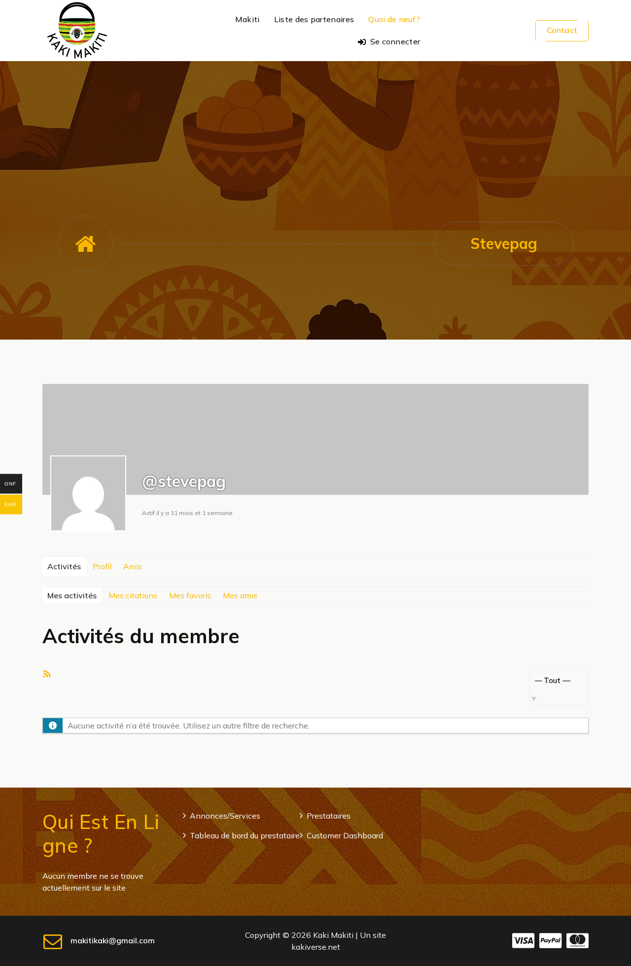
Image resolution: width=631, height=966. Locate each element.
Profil (102, 566)
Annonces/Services (225, 816)
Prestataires (329, 816)
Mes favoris (190, 595)
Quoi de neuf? (394, 19)
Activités (64, 566)
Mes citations (132, 595)
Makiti (247, 19)
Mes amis (240, 595)
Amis (132, 566)
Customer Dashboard (345, 835)
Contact (562, 30)
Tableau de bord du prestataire (245, 835)
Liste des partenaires (314, 19)
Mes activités (72, 595)
